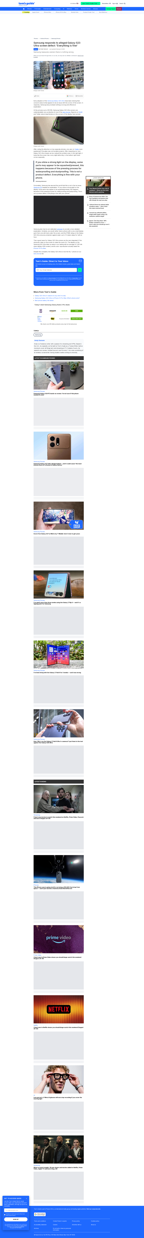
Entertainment (47, 9)
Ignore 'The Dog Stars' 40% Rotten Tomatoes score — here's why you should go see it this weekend (99, 223)
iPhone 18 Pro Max (61, 12)
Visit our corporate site (93, 1209)
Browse (95, 9)
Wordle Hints (74, 12)
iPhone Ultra (47, 12)
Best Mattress (103, 12)
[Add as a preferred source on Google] (40, 1214)
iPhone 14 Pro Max (40, 248)
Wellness (69, 9)
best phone (37, 253)
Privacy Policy (23, 1225)
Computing (57, 9)
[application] (59, 210)
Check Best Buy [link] (77, 318)
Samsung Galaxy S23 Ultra (55, 101)
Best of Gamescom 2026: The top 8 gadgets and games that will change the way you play (98, 198)
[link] (41, 311)
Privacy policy (76, 1221)
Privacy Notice (75, 277)
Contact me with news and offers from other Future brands (15, 1214)
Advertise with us (76, 1224)
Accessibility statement (40, 1224)
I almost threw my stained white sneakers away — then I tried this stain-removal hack (99, 206)
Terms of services (52, 277)
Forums (119, 9)
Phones (29, 9)
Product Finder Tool (88, 12)
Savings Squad (111, 9)
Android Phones (44, 38)
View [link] (76, 311)
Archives (36, 1228)
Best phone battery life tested (44, 300)
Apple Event (35, 12)
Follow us (71, 96)
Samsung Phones (55, 38)
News (35, 49)
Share (37, 96)
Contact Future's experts (60, 1221)
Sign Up (16, 1219)
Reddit (80, 112)
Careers (55, 1224)
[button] (122, 3)
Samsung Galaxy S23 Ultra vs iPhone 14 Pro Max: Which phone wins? (57, 298)
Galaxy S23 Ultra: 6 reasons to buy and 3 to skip (50, 295)
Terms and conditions (40, 1221)
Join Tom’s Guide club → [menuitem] (90, 3)
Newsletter (80, 96)
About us (93, 1224)
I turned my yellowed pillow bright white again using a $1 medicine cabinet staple (98, 214)
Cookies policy (95, 1221)
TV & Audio (37, 9)
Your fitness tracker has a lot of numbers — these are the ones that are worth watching (99, 190)
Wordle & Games (86, 9)
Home (76, 9)
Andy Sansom (44, 49)
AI (63, 9)
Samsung (38, 335)
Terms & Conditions (19, 1226)
